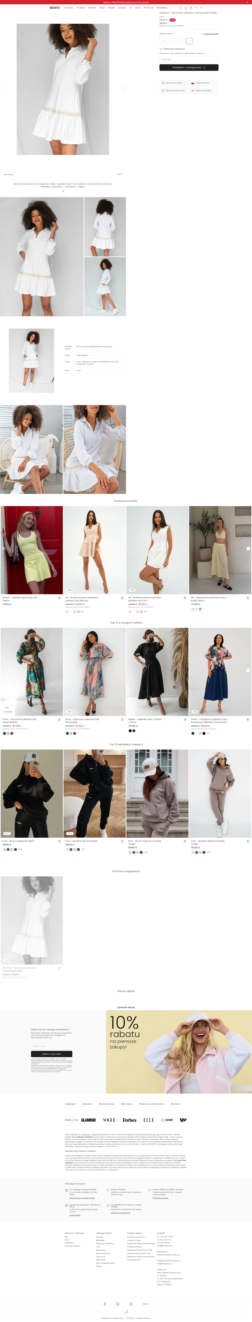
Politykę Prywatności (52, 1068)
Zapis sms (100, 1256)
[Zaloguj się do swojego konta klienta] (186, 7)
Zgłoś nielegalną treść (105, 1263)
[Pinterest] (117, 1303)
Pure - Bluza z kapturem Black (18, 841)
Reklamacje (101, 1250)
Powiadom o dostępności (187, 67)
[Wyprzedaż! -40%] (32, 920)
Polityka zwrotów (134, 1247)
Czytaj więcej (74, 1215)
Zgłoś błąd (100, 1260)
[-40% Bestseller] (32, 671)
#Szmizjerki (126, 1104)
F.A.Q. (98, 1247)
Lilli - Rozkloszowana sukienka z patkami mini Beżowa (82, 599)
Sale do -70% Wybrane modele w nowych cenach (126, 2)
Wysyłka (99, 1237)
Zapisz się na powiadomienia (82, 1198)
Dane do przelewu (72, 1246)
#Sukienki (87, 1104)
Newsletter (100, 1240)
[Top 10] (32, 793)
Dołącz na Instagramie (120, 1213)
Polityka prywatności (136, 1237)
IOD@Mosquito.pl (164, 1264)
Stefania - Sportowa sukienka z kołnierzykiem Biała (19, 969)
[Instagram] (130, 1303)
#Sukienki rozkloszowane (151, 1104)
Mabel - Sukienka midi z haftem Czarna (145, 721)
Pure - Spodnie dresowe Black (81, 841)
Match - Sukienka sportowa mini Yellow (20, 599)
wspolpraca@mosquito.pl (168, 1255)
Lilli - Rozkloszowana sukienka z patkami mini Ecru (145, 599)
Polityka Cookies (134, 1240)
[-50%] (95, 550)
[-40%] (95, 671)
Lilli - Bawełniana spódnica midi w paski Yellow (209, 599)
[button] (191, 7)
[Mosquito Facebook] (104, 1303)
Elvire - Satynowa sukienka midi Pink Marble (82, 721)
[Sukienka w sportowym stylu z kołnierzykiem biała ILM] (105, 226)
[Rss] (145, 1303)
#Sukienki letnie (106, 1104)
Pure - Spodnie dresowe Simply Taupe (208, 842)
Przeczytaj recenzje (160, 1198)
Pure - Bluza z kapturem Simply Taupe (144, 842)
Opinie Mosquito (103, 1253)
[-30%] (220, 671)
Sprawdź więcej (126, 1007)
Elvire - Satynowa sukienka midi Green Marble (19, 721)
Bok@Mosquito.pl (164, 1246)
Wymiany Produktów (105, 1243)
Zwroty (99, 1266)
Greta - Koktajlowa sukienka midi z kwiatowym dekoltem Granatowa (209, 721)
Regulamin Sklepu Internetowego (141, 1243)
